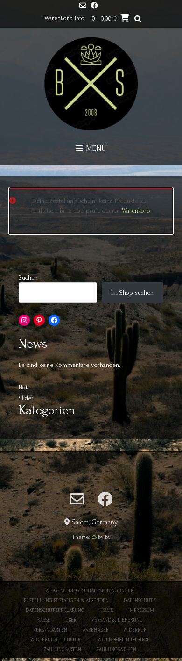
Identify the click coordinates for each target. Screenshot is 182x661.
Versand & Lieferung (117, 620)
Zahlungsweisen (116, 650)
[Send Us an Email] (82, 6)
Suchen (28, 277)
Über (71, 620)
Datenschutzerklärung (55, 610)
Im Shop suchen (132, 292)
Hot (23, 387)
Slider (26, 398)
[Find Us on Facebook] (94, 6)
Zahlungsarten (62, 650)
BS (94, 537)
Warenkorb (136, 210)
